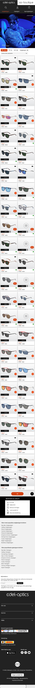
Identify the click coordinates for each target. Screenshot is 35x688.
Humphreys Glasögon (7, 554)
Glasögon (17, 11)
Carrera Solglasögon (6, 531)
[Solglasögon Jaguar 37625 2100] (26, 478)
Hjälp (2, 620)
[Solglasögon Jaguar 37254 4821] (9, 297)
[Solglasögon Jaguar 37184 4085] (26, 333)
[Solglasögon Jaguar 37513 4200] (9, 352)
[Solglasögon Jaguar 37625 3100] (26, 171)
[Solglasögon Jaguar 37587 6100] (9, 80)
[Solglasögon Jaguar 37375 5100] (9, 424)
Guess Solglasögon (6, 538)
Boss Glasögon (5, 563)
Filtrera (5, 50)
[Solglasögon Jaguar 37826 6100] (9, 98)
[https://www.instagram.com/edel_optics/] (25, 652)
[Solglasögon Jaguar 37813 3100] (9, 207)
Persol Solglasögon (6, 529)
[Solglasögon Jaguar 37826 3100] (26, 370)
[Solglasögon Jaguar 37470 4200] (26, 442)
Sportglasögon (28, 11)
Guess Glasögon (5, 561)
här (13, 587)
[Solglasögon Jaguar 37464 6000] (26, 225)
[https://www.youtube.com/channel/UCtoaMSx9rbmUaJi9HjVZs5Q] (29, 652)
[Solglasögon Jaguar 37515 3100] (26, 352)
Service (3, 613)
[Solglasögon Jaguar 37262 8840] (9, 152)
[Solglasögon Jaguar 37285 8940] (9, 134)
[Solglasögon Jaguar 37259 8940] (26, 279)
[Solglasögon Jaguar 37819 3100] (26, 315)
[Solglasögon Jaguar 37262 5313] (9, 478)
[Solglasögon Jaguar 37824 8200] (26, 62)
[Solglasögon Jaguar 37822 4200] (9, 442)
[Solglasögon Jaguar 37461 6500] (26, 297)
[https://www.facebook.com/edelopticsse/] (22, 652)
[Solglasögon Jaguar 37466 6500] (26, 261)
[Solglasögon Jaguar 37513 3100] (26, 116)
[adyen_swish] (21, 631)
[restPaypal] (10, 631)
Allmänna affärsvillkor (13, 678)
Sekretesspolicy (23, 678)
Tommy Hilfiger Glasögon (8, 565)
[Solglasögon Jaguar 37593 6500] (9, 279)
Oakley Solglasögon (6, 527)
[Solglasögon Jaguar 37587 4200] (26, 207)
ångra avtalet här (17, 675)
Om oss (3, 605)
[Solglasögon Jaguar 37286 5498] (26, 388)
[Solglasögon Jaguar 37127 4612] (26, 406)
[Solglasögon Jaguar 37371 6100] (9, 333)
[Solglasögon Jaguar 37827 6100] (9, 388)
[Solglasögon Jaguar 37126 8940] (26, 189)
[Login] (17, 7)
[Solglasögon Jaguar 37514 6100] (9, 370)
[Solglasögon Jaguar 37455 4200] (26, 134)
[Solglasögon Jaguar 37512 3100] (9, 171)
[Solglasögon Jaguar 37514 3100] (9, 406)
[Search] (6, 7)
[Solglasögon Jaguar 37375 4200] (9, 460)
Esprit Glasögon (5, 567)
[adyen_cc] (2, 631)
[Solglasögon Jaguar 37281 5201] (9, 261)
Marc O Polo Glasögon (7, 556)
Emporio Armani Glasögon (8, 557)
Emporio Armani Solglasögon (9, 535)
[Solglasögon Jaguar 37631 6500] (9, 116)
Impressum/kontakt (17, 680)
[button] (9, 2)
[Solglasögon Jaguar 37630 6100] (26, 424)
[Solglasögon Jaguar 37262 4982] (9, 62)
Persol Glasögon (5, 559)
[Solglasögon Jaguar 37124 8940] (9, 243)
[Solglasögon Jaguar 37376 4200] (26, 80)
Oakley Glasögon (6, 552)
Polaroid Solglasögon (7, 533)
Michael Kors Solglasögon (8, 536)
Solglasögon (5, 11)
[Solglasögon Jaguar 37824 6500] (26, 98)
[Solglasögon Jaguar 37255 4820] (9, 225)
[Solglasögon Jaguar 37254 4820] (9, 315)
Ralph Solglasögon (6, 540)
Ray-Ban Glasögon (6, 550)
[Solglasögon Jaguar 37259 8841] (26, 243)
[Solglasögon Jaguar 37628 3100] (9, 189)
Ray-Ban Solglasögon (7, 525)
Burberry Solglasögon (7, 542)
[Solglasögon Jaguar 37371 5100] (26, 152)
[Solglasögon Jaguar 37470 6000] (26, 460)
